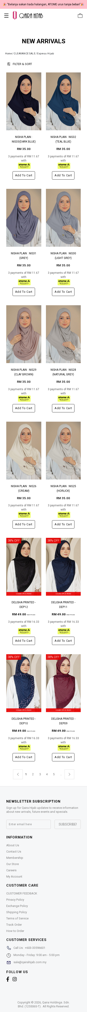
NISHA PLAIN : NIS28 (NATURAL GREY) (63, 372)
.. (61, 773)
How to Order (15, 931)
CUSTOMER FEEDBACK (21, 893)
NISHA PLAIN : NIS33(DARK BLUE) (24, 139)
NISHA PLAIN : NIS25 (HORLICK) (63, 488)
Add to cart (23, 175)
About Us (12, 845)
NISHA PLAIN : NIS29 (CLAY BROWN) (23, 372)
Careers (11, 870)
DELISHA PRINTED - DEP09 (63, 721)
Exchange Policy (17, 906)
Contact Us (13, 851)
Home (8, 53)
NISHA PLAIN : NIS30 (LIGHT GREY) (63, 256)
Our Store (12, 864)
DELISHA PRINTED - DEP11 (63, 605)
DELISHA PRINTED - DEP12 (24, 605)
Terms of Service (17, 918)
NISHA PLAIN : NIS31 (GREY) (23, 256)
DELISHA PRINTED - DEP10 (24, 721)
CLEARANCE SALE (24, 53)
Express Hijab (45, 53)
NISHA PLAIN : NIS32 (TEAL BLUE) (63, 139)
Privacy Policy (15, 899)
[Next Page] (69, 774)
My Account (14, 876)
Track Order (14, 924)
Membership (14, 857)
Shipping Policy (16, 912)
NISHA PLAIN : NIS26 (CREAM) (23, 488)
